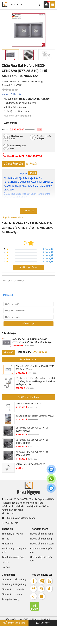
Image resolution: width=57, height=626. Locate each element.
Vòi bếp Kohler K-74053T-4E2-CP (30, 464)
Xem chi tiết (10, 122)
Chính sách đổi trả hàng (14, 579)
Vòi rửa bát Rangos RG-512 (28, 403)
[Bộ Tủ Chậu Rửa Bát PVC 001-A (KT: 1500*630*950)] (8, 455)
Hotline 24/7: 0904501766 (25, 156)
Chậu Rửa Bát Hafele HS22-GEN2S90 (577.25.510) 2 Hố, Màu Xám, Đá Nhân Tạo (31, 340)
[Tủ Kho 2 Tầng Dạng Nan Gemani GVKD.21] (8, 419)
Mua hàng (8, 352)
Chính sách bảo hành (13, 589)
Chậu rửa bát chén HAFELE (16, 205)
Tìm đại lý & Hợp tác (12, 533)
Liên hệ (5, 562)
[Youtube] (49, 581)
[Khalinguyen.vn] (5, 4)
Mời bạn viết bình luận (11, 94)
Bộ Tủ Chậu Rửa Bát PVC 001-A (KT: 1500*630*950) (32, 453)
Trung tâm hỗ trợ (10, 599)
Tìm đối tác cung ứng (13, 557)
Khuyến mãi (8, 543)
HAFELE (17, 85)
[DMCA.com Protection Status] (42, 606)
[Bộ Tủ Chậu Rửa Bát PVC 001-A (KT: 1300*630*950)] (8, 443)
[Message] (51, 490)
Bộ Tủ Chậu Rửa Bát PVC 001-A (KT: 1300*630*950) (32, 441)
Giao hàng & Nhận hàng (14, 584)
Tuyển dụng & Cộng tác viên (14, 550)
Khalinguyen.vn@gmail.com (20, 518)
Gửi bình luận (28, 323)
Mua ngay (45, 623)
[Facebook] (33, 581)
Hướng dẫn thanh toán (42, 543)
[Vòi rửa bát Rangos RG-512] (8, 407)
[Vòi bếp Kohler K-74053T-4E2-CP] (8, 468)
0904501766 (12, 522)
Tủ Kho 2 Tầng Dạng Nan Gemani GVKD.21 (35, 416)
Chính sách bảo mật (12, 594)
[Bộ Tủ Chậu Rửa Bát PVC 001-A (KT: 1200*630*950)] (8, 431)
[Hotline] (51, 480)
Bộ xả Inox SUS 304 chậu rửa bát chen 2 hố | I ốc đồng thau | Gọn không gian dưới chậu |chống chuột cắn (35, 381)
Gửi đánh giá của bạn (28, 267)
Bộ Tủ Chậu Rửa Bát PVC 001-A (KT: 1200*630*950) (32, 429)
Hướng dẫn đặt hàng (41, 538)
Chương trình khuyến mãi (41, 550)
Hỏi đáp (6, 567)
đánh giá (48, 249)
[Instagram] (41, 588)
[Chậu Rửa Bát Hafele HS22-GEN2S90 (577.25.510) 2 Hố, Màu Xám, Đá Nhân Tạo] (6, 342)
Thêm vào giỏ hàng (16, 623)
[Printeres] (33, 588)
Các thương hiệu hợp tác (41, 559)
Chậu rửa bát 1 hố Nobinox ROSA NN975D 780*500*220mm (35, 367)
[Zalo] (41, 581)
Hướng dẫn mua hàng (41, 533)
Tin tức (5, 538)
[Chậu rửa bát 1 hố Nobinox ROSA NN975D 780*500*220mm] (8, 369)
